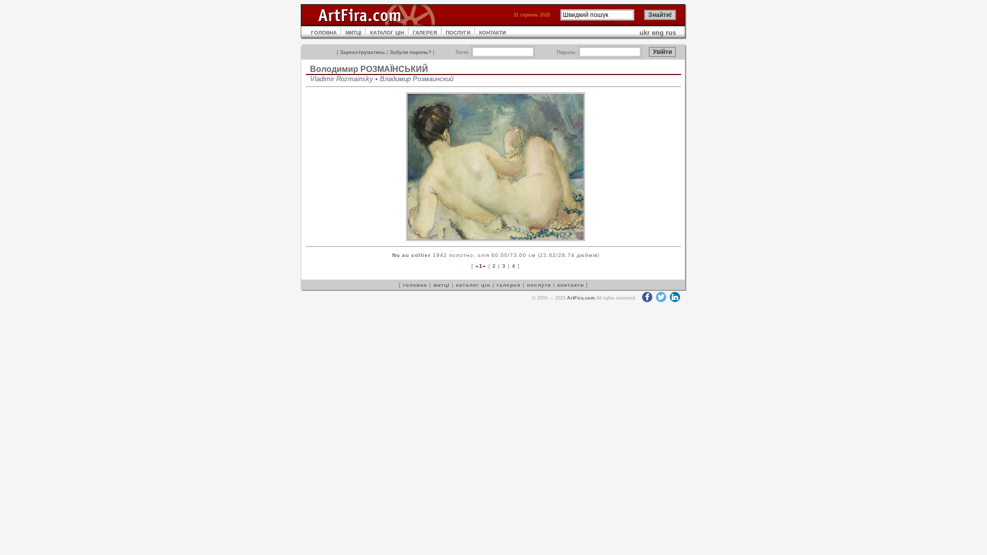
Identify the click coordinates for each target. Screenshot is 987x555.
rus (671, 32)
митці (441, 285)
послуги (539, 285)
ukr (644, 32)
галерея (509, 285)
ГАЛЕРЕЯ (425, 32)
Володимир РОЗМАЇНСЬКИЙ (369, 69)
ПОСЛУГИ (458, 32)
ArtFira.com (581, 298)
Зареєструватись (362, 52)
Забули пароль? (410, 52)
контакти (570, 285)
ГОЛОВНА (324, 32)
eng (658, 32)
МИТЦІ (353, 32)
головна (415, 285)
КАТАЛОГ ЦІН (387, 32)
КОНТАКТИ (492, 32)
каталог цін (473, 285)
